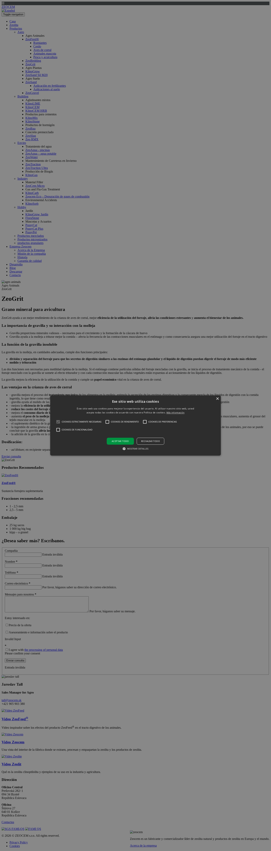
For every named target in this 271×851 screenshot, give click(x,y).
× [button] (217, 398)
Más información (175, 412)
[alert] (135, 425)
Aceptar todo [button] (120, 441)
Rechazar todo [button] (150, 441)
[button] (135, 425)
